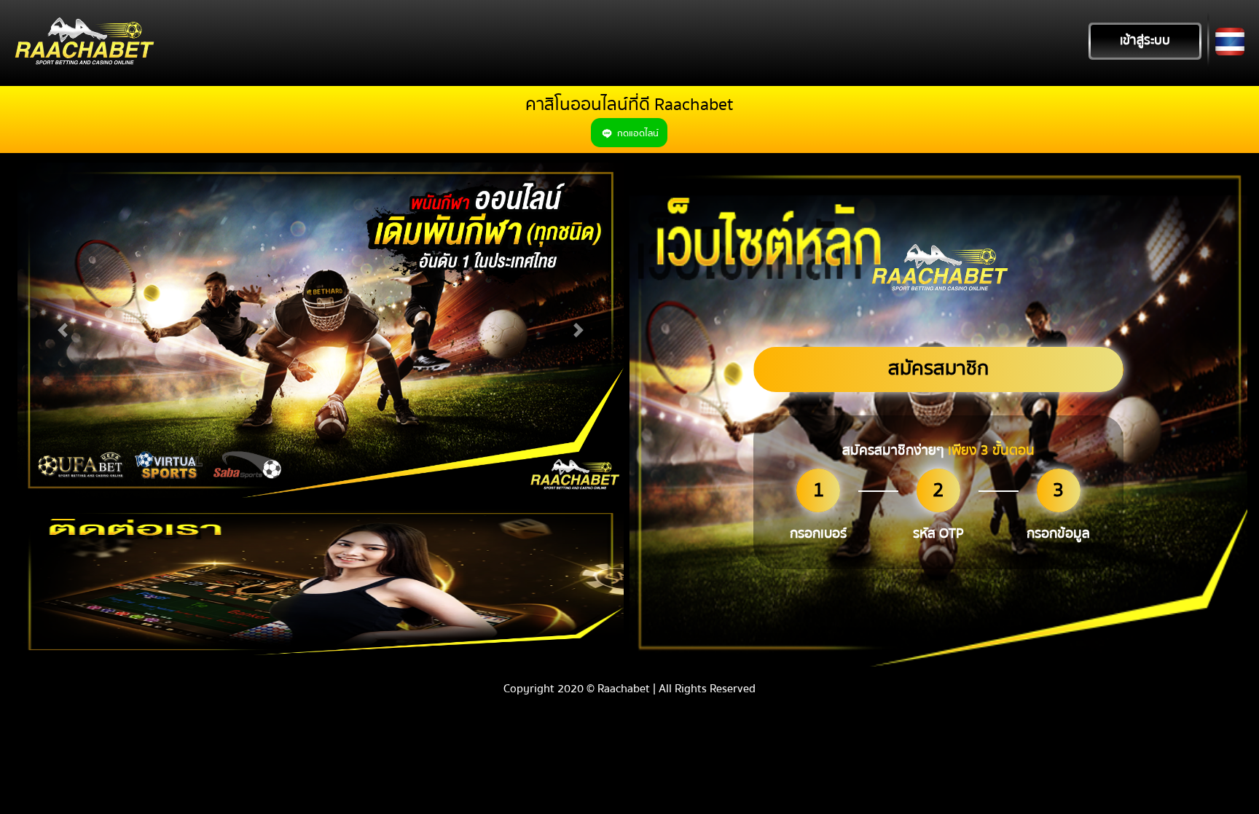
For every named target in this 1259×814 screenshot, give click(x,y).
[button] (63, 330)
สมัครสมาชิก (938, 368)
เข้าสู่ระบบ (1145, 40)
